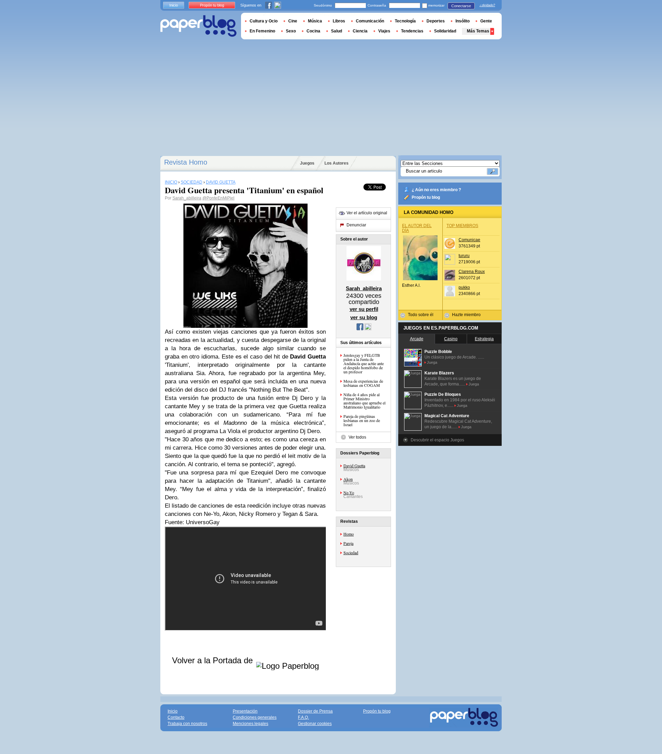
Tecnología (405, 21)
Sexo (291, 31)
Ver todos (357, 437)
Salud (336, 31)
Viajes (384, 31)
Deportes (436, 21)
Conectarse (461, 6)
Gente (486, 21)
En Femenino (262, 31)
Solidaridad (445, 31)
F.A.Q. (303, 717)
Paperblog (198, 26)
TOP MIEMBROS (462, 225)
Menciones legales (250, 723)
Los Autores (336, 163)
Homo (348, 534)
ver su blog (363, 317)
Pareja (348, 543)
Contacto (176, 717)
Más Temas (478, 31)
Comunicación (370, 21)
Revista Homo (185, 162)
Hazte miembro (466, 314)
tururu (464, 255)
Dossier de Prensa (315, 711)
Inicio (173, 5)
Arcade (416, 338)
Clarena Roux (472, 271)
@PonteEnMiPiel (218, 198)
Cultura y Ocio (264, 21)
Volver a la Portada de (213, 660)
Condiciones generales (255, 717)
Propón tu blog (426, 197)
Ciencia (360, 31)
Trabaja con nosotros (187, 723)
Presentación (245, 711)
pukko (464, 287)
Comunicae (469, 239)
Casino (451, 338)
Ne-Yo (348, 492)
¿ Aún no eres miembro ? (436, 189)
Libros (339, 21)
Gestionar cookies (315, 723)
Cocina (313, 31)
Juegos (307, 163)
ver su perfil (364, 309)
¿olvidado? (487, 5)
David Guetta (354, 465)
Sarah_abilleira (186, 198)
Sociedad (350, 552)
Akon (348, 479)
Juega (432, 362)
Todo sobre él (420, 314)
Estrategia (484, 338)
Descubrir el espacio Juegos (437, 440)
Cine (292, 21)
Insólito (462, 21)
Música (315, 21)
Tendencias (412, 31)
